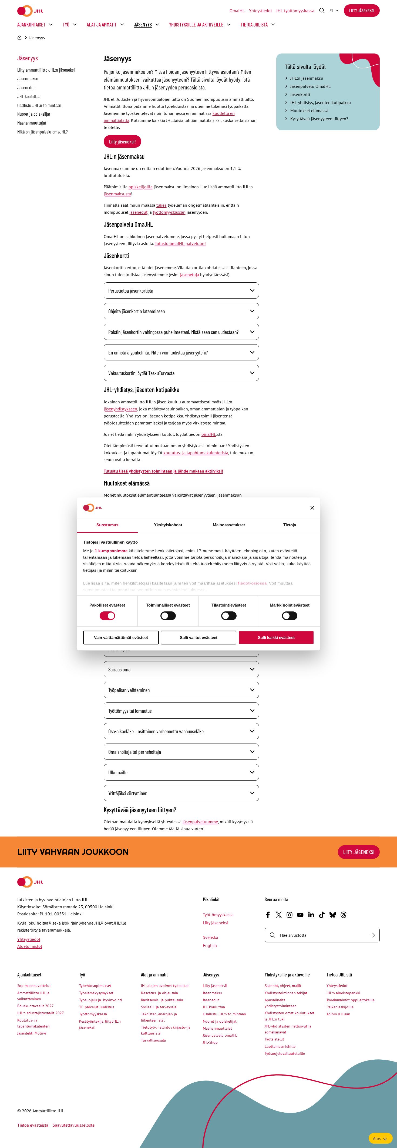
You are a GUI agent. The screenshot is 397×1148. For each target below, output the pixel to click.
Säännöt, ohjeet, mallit (283, 985)
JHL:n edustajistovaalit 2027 (40, 1012)
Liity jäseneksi (361, 10)
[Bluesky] (332, 915)
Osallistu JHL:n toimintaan (39, 105)
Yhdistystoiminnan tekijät (286, 992)
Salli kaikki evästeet (276, 637)
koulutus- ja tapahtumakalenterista (195, 452)
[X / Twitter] (278, 915)
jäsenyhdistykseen (120, 408)
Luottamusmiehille (280, 1046)
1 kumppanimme (111, 550)
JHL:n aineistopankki (343, 992)
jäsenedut (138, 212)
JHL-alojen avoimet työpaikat (165, 985)
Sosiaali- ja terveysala (159, 1007)
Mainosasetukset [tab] (229, 525)
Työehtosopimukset (95, 985)
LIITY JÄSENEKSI (358, 852)
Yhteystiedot (260, 10)
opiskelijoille (141, 186)
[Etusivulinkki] (30, 11)
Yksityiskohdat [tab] (168, 525)
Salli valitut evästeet (198, 637)
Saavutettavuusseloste (74, 1125)
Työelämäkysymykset (96, 992)
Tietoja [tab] (289, 525)
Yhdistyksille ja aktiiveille (196, 24)
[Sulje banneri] (312, 508)
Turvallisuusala (153, 1040)
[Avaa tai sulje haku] (322, 10)
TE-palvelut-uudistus (96, 1007)
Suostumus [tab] (107, 525)
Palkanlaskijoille (340, 1007)
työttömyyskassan (169, 212)
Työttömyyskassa (218, 914)
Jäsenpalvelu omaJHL (220, 1035)
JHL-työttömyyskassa (295, 10)
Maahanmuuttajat (31, 123)
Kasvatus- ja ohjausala (159, 992)
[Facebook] (268, 915)
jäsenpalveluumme (200, 821)
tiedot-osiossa (252, 583)
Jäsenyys (143, 24)
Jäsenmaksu (27, 78)
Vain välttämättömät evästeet (121, 637)
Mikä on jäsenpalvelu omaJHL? (42, 132)
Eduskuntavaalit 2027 (35, 1005)
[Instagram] (289, 915)
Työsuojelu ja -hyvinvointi (100, 1000)
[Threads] (343, 915)
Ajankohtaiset (31, 24)
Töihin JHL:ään (338, 1014)
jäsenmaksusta (117, 193)
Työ (66, 24)
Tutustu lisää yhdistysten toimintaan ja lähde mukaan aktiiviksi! (163, 471)
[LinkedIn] (311, 915)
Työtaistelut (274, 1039)
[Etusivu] (19, 37)
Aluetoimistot (29, 946)
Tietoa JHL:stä (254, 24)
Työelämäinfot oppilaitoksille (351, 1000)
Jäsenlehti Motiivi (31, 1033)
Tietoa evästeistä (32, 1125)
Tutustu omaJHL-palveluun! (180, 243)
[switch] (168, 615)
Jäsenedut (26, 87)
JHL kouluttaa (28, 96)
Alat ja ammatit (102, 24)
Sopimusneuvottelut (34, 985)
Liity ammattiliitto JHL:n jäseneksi (46, 70)
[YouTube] (300, 915)
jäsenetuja (189, 274)
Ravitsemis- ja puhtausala (162, 1000)
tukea (161, 205)
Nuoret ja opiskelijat (33, 114)
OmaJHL (237, 10)
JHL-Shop (210, 1042)
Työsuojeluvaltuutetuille (285, 1053)
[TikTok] (322, 915)
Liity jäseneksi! (122, 141)
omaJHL (208, 434)
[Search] (372, 935)
